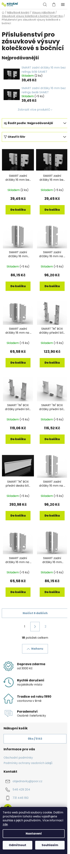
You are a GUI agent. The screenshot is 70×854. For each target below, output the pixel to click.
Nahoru (37, 649)
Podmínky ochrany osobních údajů (28, 763)
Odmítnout (17, 845)
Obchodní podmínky (18, 758)
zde (5, 824)
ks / (35, 739)
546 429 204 (21, 790)
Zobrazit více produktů (34, 109)
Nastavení (34, 833)
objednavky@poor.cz (27, 781)
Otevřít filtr (16, 137)
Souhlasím (50, 845)
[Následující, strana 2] (35, 626)
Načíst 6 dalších (35, 613)
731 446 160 (21, 798)
